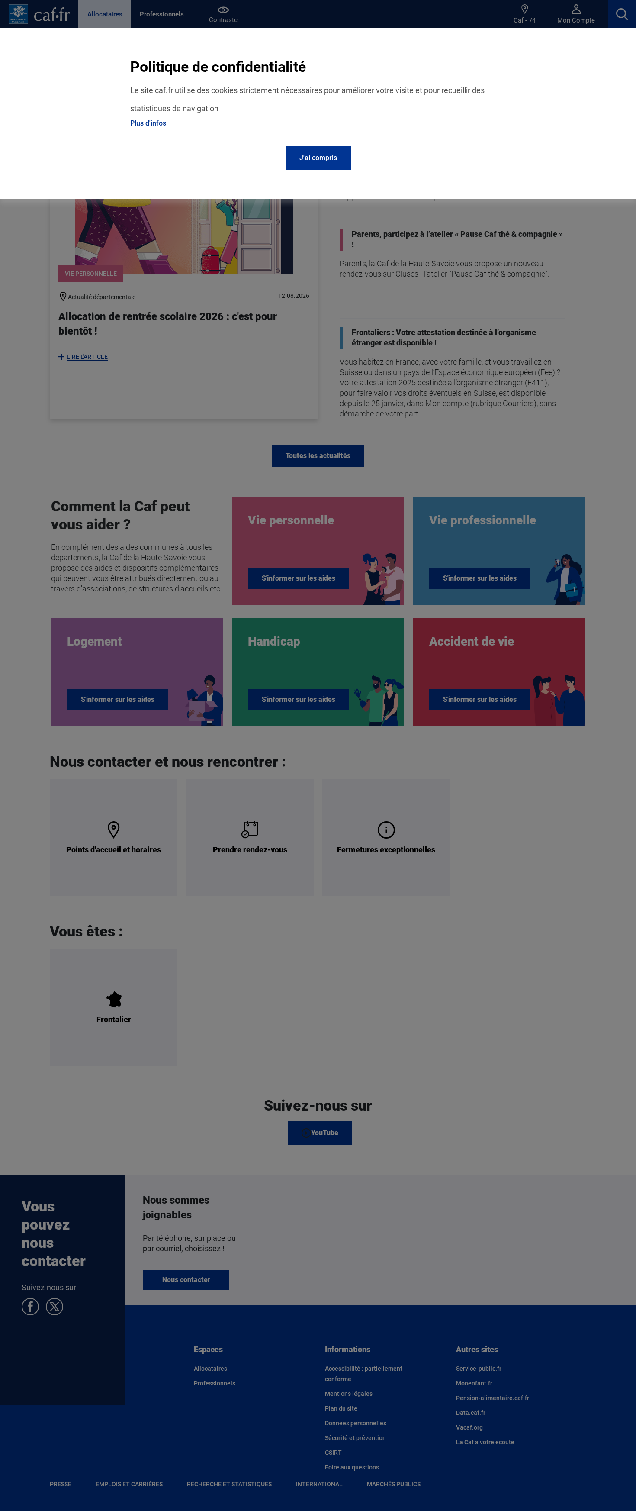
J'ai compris (318, 158)
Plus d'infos (148, 123)
